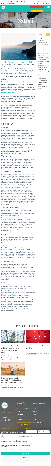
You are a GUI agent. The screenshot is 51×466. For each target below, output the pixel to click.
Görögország (41, 53)
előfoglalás (40, 51)
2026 (39, 40)
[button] (49, 436)
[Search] (48, 34)
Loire (44, 59)
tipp (48, 71)
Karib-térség (41, 57)
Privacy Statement (28, 464)
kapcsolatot (28, 297)
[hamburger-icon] (48, 7)
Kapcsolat (37, 3)
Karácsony (46, 57)
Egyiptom (47, 49)
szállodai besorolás (43, 71)
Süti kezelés (20, 464)
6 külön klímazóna (15, 120)
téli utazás (41, 73)
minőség (47, 65)
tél (38, 73)
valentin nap (44, 80)
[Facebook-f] (1, 420)
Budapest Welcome (6, 301)
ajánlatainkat (15, 294)
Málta (39, 67)
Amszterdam (40, 42)
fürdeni (18, 215)
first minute (46, 51)
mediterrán (40, 63)
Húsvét (39, 55)
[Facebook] (43, 3)
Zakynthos (44, 82)
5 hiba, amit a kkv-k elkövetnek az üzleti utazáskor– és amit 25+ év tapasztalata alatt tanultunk (12, 349)
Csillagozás (41, 48)
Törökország (41, 75)
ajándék (42, 40)
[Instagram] (46, 3)
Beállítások (25, 461)
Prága (42, 67)
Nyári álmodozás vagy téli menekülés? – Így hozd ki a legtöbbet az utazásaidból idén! (12, 380)
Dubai (43, 50)
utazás (46, 74)
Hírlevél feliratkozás (44, 1)
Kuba (42, 59)
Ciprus (45, 42)
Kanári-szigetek (45, 55)
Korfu (39, 59)
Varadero (40, 82)
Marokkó (47, 61)
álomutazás (40, 84)
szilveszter (44, 69)
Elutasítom (25, 457)
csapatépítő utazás (45, 46)
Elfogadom (25, 453)
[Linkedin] (49, 3)
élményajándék (41, 86)
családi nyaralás (41, 44)
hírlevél (46, 53)
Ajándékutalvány (24, 424)
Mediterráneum (41, 65)
